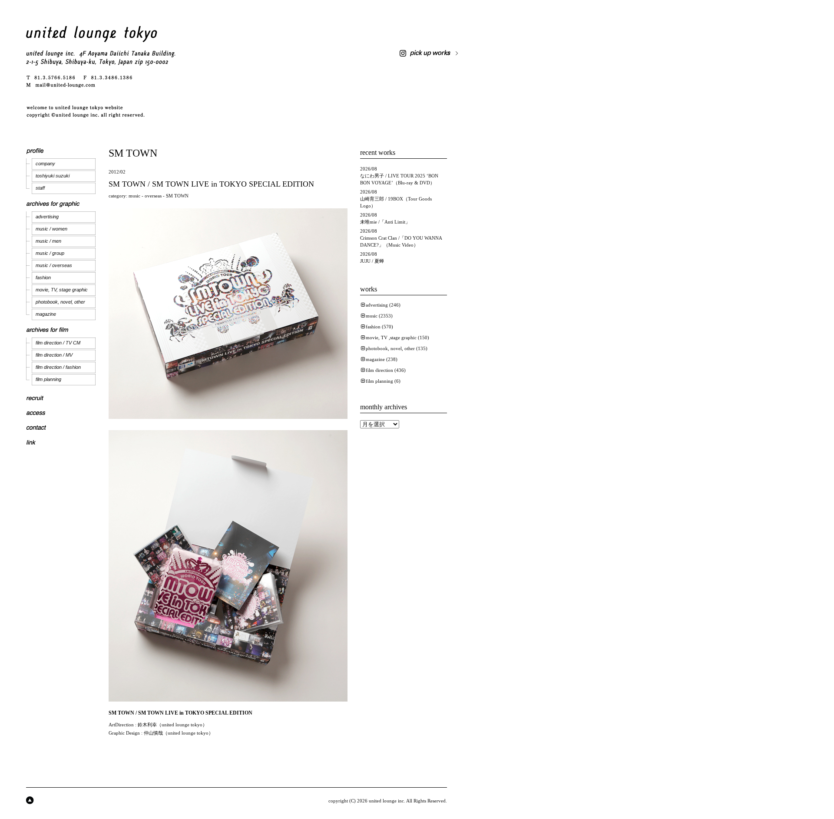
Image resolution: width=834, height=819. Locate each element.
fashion (43, 277)
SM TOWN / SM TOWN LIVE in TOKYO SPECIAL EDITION (211, 184)
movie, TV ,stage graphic (391, 337)
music (134, 195)
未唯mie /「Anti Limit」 (385, 221)
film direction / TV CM (58, 342)
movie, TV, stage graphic (62, 289)
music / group (50, 253)
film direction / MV (54, 355)
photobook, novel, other (60, 301)
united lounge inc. (387, 800)
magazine (46, 314)
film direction (379, 370)
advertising (47, 216)
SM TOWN (177, 195)
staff (40, 188)
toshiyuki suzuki (53, 175)
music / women (51, 228)
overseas (153, 195)
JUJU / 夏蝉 (372, 261)
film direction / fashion (58, 367)
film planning (48, 379)
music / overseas (54, 265)
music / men (48, 241)
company (45, 163)
